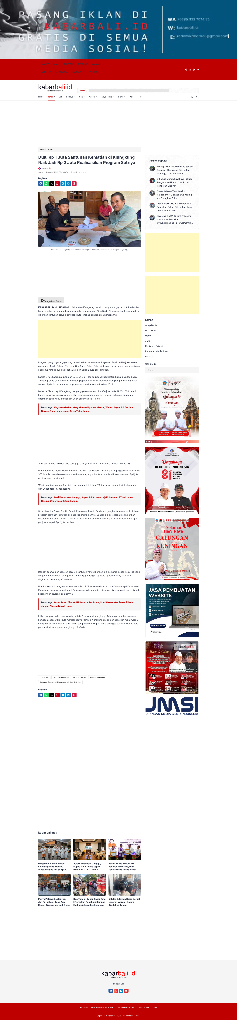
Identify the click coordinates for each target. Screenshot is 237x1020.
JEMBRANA (46, 72)
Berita (50, 96)
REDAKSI (84, 1007)
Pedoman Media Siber (156, 351)
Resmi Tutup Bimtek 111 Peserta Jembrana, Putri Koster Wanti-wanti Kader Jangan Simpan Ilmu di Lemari (124, 866)
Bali (60, 96)
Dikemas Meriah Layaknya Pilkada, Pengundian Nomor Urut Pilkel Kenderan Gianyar (175, 182)
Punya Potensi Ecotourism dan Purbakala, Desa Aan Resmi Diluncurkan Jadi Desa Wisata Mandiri (53, 902)
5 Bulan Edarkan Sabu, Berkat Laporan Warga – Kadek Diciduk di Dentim (124, 902)
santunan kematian (97, 677)
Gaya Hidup (106, 96)
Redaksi (149, 356)
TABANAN (93, 72)
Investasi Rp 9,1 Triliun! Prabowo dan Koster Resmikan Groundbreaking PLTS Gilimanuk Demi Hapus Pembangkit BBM (174, 220)
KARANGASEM (61, 72)
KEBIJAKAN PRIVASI (125, 1007)
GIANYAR (96, 64)
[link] (186, 70)
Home (40, 96)
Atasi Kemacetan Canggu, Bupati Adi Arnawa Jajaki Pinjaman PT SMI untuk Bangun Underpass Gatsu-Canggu (87, 866)
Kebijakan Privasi (154, 346)
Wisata (92, 96)
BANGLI (56, 64)
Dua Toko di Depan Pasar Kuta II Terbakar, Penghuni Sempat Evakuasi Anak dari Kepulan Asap (89, 902)
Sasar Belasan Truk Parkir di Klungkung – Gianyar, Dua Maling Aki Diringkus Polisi (174, 194)
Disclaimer (150, 330)
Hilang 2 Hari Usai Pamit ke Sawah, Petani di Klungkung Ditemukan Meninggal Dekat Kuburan (175, 170)
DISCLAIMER (143, 1007)
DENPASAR (83, 64)
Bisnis (120, 96)
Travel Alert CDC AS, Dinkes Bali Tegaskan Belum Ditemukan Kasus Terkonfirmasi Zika (175, 207)
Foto (141, 96)
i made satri (44, 677)
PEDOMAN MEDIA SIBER (102, 1007)
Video (132, 96)
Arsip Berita (151, 325)
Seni (81, 96)
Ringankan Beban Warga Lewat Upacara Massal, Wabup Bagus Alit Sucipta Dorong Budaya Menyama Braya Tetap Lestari (52, 866)
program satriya (79, 677)
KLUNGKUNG (78, 72)
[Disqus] (89, 782)
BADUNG (45, 64)
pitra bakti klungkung (61, 677)
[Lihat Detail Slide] (118, 29)
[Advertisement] (118, 124)
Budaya (69, 96)
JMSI (147, 340)
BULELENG (69, 64)
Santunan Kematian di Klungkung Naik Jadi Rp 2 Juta (60, 682)
